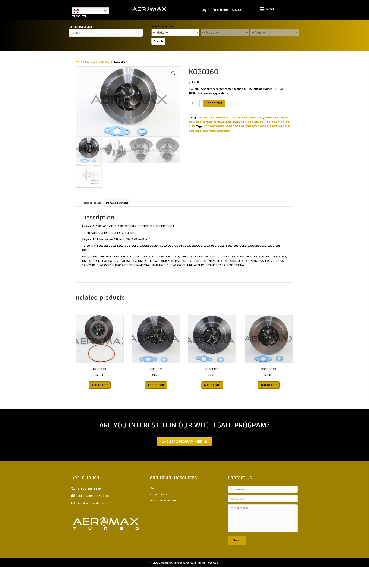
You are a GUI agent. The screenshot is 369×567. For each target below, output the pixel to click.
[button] (173, 73)
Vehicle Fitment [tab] (117, 203)
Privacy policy (158, 494)
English (85, 10)
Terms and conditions (164, 500)
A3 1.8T (209, 117)
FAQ (152, 488)
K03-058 (223, 130)
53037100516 (280, 126)
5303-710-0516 (257, 126)
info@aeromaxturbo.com (94, 503)
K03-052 (195, 130)
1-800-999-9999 (89, 488)
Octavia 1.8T (223, 122)
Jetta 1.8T (256, 117)
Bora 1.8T (223, 117)
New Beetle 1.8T (201, 122)
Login (205, 10)
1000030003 (214, 126)
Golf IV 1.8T (239, 117)
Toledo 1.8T (275, 122)
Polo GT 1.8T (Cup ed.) (249, 122)
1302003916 (234, 126)
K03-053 (209, 130)
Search (158, 41)
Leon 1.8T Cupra (102, 61)
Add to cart (214, 103)
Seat (88, 61)
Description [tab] (92, 203)
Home (79, 61)
